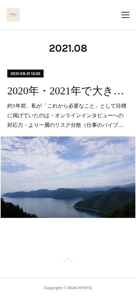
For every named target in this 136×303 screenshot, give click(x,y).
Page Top (68, 261)
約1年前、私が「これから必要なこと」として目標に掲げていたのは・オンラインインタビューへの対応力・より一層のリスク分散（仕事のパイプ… (66, 115)
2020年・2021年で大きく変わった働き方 (67, 91)
